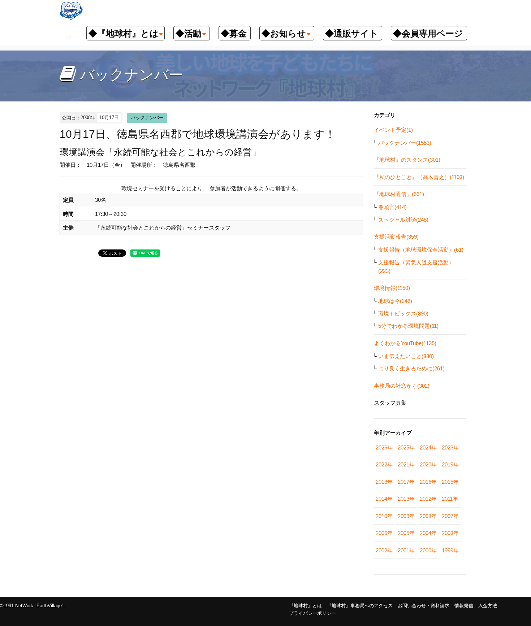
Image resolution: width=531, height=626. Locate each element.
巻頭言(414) (392, 207)
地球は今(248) (395, 301)
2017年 (406, 482)
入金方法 (487, 605)
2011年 (450, 499)
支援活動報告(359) (396, 237)
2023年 (450, 447)
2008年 (428, 516)
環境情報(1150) (392, 288)
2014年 (384, 499)
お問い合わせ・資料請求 (423, 605)
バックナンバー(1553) (404, 143)
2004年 (428, 533)
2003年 (450, 533)
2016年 (428, 482)
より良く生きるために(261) (411, 368)
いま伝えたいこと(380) (406, 356)
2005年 (406, 533)
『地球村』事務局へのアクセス (360, 605)
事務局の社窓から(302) (401, 386)
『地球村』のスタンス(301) (407, 160)
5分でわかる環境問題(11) (408, 326)
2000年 (428, 550)
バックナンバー (147, 117)
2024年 (428, 447)
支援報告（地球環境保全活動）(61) (420, 250)
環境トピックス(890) (403, 313)
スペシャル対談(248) (403, 220)
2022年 (384, 464)
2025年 (406, 447)
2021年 (406, 464)
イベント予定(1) (393, 130)
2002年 (384, 550)
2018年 (384, 482)
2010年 (384, 516)
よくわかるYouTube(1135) (405, 343)
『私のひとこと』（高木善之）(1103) (419, 177)
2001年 (406, 550)
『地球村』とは (305, 605)
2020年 (428, 464)
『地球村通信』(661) (399, 194)
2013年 (406, 499)
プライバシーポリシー (312, 613)
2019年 (450, 464)
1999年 (450, 550)
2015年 (450, 482)
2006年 (384, 533)
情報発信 (463, 605)
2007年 (450, 516)
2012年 (428, 499)
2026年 (384, 447)
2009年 (406, 516)
